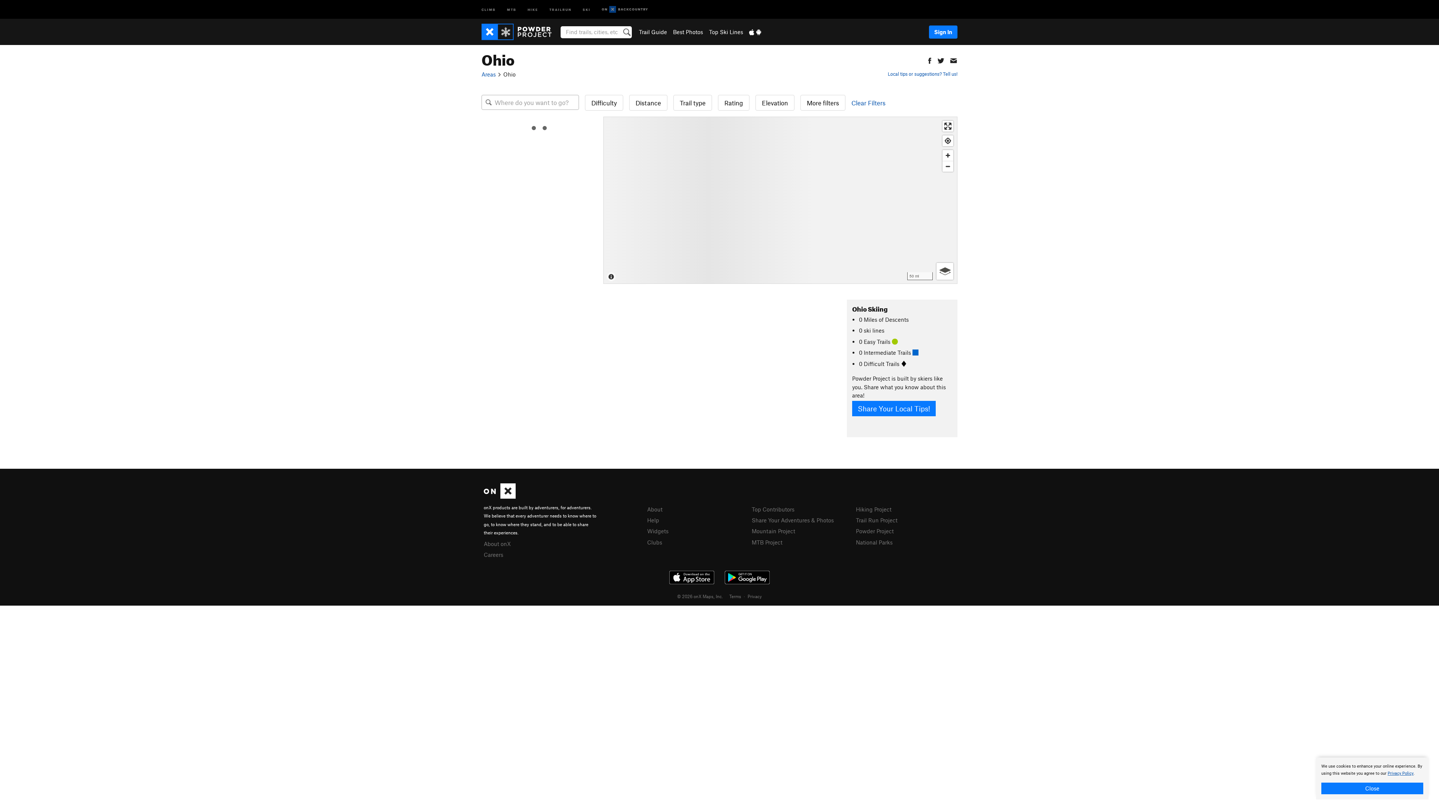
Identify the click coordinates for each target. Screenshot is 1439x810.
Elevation (775, 102)
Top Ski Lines (726, 31)
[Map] (780, 200)
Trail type (693, 102)
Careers (493, 554)
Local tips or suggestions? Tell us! (922, 74)
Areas (489, 74)
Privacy (755, 596)
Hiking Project (874, 509)
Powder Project (875, 531)
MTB (511, 9)
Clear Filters (868, 102)
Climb (489, 9)
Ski (587, 9)
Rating (733, 102)
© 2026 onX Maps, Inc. (700, 596)
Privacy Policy (1401, 773)
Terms (735, 596)
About (655, 509)
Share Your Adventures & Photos (793, 520)
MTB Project (767, 542)
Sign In (943, 31)
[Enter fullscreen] (947, 126)
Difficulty (604, 102)
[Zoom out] (947, 166)
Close (1372, 788)
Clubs (654, 542)
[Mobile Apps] (755, 31)
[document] (1372, 778)
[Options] (944, 271)
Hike (533, 9)
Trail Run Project (877, 520)
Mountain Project (773, 531)
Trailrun (560, 9)
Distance (648, 102)
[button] (930, 60)
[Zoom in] (947, 155)
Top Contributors (773, 509)
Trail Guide (653, 31)
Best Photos (688, 31)
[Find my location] (947, 140)
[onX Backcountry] (625, 9)
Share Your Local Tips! (894, 408)
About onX (497, 543)
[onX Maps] (500, 496)
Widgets (658, 531)
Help (653, 520)
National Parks (874, 542)
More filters (823, 102)
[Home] (520, 32)
